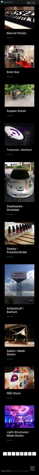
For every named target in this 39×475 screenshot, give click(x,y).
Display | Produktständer (17, 250)
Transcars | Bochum (19, 150)
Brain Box (13, 72)
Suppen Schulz (16, 111)
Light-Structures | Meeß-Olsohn (18, 434)
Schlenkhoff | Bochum (15, 310)
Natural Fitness (16, 33)
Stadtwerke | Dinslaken (15, 208)
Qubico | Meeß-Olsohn (16, 352)
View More (10, 38)
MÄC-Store (13, 393)
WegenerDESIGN (6, 471)
